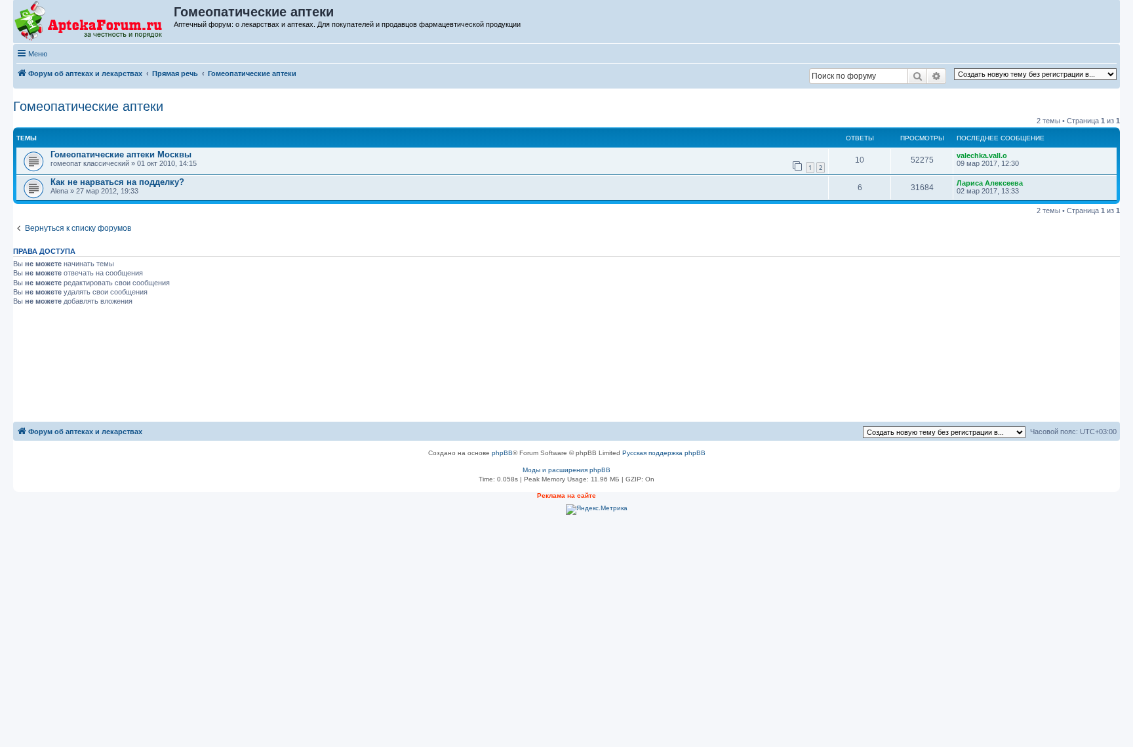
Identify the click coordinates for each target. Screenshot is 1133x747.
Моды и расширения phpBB (566, 470)
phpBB (502, 452)
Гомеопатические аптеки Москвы (120, 154)
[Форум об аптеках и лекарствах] (94, 21)
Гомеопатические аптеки (88, 106)
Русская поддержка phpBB (664, 452)
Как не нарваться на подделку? (117, 182)
